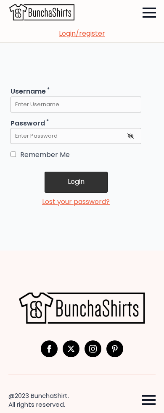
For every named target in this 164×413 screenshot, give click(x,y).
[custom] (114, 348)
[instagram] (93, 348)
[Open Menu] (149, 12)
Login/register (82, 33)
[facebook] (49, 348)
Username (30, 91)
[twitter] (71, 348)
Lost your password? (76, 201)
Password (30, 123)
